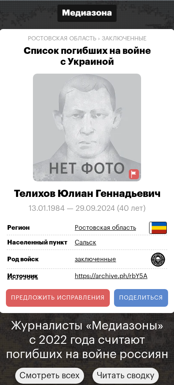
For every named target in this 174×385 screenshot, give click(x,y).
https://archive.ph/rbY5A (111, 276)
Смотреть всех (49, 375)
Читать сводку (126, 375)
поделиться (141, 297)
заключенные (124, 39)
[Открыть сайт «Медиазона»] (87, 14)
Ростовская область (62, 39)
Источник (22, 276)
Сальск (85, 242)
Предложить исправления (58, 297)
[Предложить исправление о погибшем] (134, 174)
